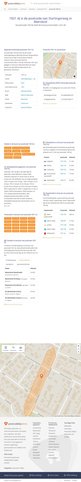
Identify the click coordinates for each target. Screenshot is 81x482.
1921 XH (15, 228)
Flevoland (52, 431)
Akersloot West (26, 91)
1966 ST (63, 180)
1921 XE (23, 222)
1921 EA (23, 228)
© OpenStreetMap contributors (71, 416)
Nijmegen (36, 452)
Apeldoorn (36, 458)
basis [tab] (24, 260)
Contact (6, 463)
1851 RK (63, 229)
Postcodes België (70, 431)
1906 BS (63, 221)
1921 (22, 87)
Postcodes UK (69, 434)
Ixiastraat (8, 148)
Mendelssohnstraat (28, 154)
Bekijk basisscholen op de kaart (13, 304)
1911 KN (63, 161)
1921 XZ (23, 225)
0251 (22, 83)
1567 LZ (63, 174)
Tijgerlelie (18, 154)
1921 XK (31, 218)
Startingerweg (58, 18)
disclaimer (67, 480)
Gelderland (53, 436)
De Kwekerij (8, 157)
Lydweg (8, 151)
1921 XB (15, 225)
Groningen (36, 444)
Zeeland (51, 455)
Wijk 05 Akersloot (27, 95)
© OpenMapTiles (58, 416)
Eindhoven (36, 439)
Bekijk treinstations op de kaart (52, 184)
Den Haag (36, 433)
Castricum (24, 103)
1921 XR (31, 225)
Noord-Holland (26, 107)
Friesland (52, 433)
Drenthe (51, 428)
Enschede (36, 455)
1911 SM (63, 225)
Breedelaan (16, 151)
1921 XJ (31, 222)
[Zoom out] (78, 348)
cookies (74, 480)
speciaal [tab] (23, 264)
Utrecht (35, 436)
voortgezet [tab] (9, 264)
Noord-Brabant (54, 444)
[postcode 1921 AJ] (16, 3)
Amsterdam (37, 428)
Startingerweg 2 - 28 (28, 79)
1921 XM (15, 218)
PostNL (66, 437)
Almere (35, 447)
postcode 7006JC (18, 468)
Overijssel (52, 450)
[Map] (60, 66)
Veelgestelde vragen (11, 460)
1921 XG (7, 225)
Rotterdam (36, 431)
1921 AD (23, 231)
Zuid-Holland (53, 458)
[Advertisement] (40, 36)
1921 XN (23, 218)
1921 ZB (31, 231)
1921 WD (8, 231)
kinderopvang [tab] (11, 260)
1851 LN (63, 165)
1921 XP (15, 222)
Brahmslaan (25, 151)
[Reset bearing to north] (78, 352)
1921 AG (7, 218)
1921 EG (63, 214)
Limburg (52, 441)
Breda (35, 450)
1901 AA (63, 170)
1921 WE (31, 228)
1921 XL (7, 222)
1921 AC (7, 228)
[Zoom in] (78, 345)
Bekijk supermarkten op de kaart (53, 237)
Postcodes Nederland (11, 457)
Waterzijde (17, 157)
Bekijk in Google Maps (50, 103)
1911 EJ (62, 233)
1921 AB (15, 231)
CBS (8, 206)
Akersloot (24, 99)
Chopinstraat (9, 154)
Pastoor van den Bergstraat (21, 148)
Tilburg (35, 441)
